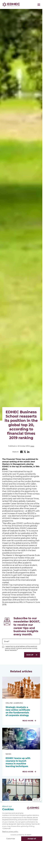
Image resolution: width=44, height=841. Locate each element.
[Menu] (39, 4)
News (32, 446)
